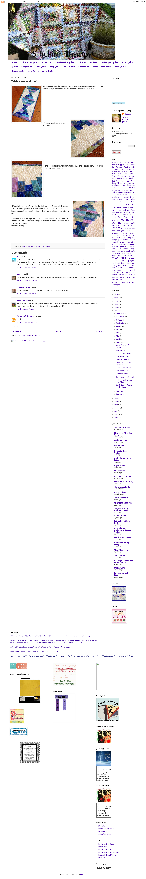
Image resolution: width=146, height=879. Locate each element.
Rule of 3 (119, 181)
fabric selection (129, 208)
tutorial (131, 275)
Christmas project (118, 169)
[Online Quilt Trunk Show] (107, 721)
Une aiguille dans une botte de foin (123, 562)
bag (123, 185)
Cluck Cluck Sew (121, 550)
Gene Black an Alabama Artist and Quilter (122, 530)
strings (125, 266)
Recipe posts (18, 71)
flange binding (129, 213)
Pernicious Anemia (128, 176)
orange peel (117, 240)
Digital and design (122, 359)
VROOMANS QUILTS (123, 503)
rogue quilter (120, 466)
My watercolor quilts (106, 829)
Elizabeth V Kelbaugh (26, 316)
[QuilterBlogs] (18, 668)
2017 (116, 307)
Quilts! (15, 67)
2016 (116, 311)
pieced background (119, 244)
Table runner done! (123, 356)
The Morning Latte (122, 487)
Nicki (19, 257)
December (120, 313)
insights (117, 228)
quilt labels (125, 251)
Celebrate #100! (122, 374)
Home (14, 63)
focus (120, 217)
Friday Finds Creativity (124, 368)
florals (125, 215)
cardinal (132, 195)
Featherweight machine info (108, 852)
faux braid (116, 210)
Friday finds (117, 174)
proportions (116, 251)
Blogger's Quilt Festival (126, 165)
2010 (116, 414)
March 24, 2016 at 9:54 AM (26, 267)
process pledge (129, 249)
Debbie (128, 114)
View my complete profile (125, 119)
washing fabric (118, 277)
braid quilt (121, 195)
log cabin (126, 235)
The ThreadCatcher (122, 428)
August (119, 326)
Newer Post (16, 331)
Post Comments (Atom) (31, 335)
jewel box (116, 231)
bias (123, 188)
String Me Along (118, 183)
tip (122, 272)
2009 (116, 418)
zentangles (116, 285)
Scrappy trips (129, 181)
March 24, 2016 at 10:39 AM (27, 280)
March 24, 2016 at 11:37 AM (26, 294)
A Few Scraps (120, 516)
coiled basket (117, 200)
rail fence (131, 253)
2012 (116, 408)
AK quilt (131, 163)
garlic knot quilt (122, 225)
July (117, 330)
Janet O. (20, 274)
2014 (116, 401)
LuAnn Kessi (119, 471)
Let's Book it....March (124, 353)
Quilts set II (102, 831)
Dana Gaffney (23, 301)
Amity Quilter (120, 493)
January (119, 394)
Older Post (100, 331)
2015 (116, 398)
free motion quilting (34, 247)
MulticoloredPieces (122, 537)
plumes (132, 247)
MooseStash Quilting (123, 482)
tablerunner (46, 247)
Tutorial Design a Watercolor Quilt (37, 63)
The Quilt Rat (120, 555)
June (118, 333)
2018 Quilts (120, 67)
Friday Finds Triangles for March (124, 381)
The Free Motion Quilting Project (121, 509)
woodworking (128, 282)
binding (132, 188)
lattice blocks (129, 233)
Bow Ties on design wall (125, 377)
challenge (116, 197)
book (121, 192)
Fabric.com (102, 847)
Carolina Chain (129, 167)
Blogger (83, 874)
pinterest (123, 247)
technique (116, 270)
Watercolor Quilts (65, 63)
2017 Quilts (83, 67)
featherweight (117, 213)
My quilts (101, 826)
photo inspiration (127, 242)
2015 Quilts (55, 67)
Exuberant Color (121, 440)
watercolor (118, 279)
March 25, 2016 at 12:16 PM (27, 322)
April (118, 339)
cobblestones (129, 197)
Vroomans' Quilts (24, 288)
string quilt (117, 266)
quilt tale (121, 253)
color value (129, 199)
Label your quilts (110, 63)
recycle (120, 256)
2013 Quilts (26, 67)
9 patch (123, 163)
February (119, 391)
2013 (116, 405)
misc (118, 238)
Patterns (94, 63)
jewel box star (128, 231)
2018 (116, 304)
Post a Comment (20, 327)
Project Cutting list (118, 178)
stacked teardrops (127, 263)
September (120, 323)
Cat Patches (119, 446)
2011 (116, 411)
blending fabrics (120, 190)
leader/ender (117, 235)
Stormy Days (119, 568)
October (119, 320)
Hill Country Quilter (122, 476)
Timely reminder (122, 371)
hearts (132, 225)
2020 (116, 298)
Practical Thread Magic (107, 855)
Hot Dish (127, 174)
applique (116, 185)
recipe (114, 256)
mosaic (123, 238)
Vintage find (130, 183)
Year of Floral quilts (102, 67)
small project (128, 261)
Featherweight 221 (105, 850)
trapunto (128, 272)
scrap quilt (119, 258)
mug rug (131, 238)
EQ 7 (132, 172)
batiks (24, 247)
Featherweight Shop (106, 844)
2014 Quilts (41, 67)
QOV (127, 178)
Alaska (114, 165)
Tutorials (82, 63)
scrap (132, 256)
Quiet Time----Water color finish (124, 386)
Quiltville (101, 858)
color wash (118, 202)
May (118, 336)
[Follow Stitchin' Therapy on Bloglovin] (118, 105)
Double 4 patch (123, 171)
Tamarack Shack (121, 498)
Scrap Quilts (127, 63)
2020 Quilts (47, 71)
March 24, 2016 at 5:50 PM (26, 309)
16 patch (115, 163)
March (118, 342)
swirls (120, 268)
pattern (125, 240)
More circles (120, 350)
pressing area (117, 249)
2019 (116, 301)
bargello (131, 185)
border (126, 192)
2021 (116, 295)
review (126, 256)
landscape (115, 233)
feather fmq (128, 210)
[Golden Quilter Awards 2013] (30, 704)
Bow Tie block (117, 167)
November (120, 317)
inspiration (130, 228)
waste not (130, 277)
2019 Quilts (33, 71)
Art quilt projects (104, 834)
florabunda (116, 215)
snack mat (116, 263)
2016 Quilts (69, 67)
